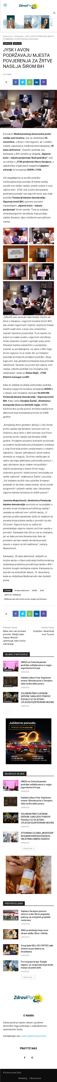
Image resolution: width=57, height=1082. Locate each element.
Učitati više (27, 848)
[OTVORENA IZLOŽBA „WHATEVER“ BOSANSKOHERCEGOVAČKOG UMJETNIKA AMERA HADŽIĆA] (10, 837)
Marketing (23, 1078)
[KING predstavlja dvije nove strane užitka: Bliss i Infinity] (10, 934)
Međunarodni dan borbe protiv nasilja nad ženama (25, 599)
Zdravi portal (35, 1078)
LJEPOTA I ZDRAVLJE (12, 595)
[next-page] (10, 711)
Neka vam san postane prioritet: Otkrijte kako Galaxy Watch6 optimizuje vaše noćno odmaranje (14, 637)
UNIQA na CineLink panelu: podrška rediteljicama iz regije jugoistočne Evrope (36, 665)
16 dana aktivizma (21, 590)
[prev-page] (5, 711)
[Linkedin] (37, 82)
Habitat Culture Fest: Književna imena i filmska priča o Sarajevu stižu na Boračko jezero (36, 681)
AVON (34, 590)
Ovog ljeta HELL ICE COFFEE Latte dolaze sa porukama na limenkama (37, 948)
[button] (54, 13)
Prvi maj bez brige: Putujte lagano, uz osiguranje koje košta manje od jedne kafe (37, 965)
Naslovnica (7, 36)
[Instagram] (32, 1057)
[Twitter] (23, 82)
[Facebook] (16, 82)
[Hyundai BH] (28, 741)
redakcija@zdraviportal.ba (33, 1035)
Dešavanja (18, 36)
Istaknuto (17, 43)
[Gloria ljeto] (28, 19)
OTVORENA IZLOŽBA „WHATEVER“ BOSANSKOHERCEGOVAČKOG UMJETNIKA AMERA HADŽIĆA (37, 836)
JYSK (42, 590)
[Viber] (44, 82)
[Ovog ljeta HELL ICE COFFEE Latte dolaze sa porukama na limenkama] (10, 949)
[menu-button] (5, 5)
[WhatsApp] (30, 82)
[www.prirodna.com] (28, 875)
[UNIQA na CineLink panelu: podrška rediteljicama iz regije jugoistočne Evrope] (10, 666)
